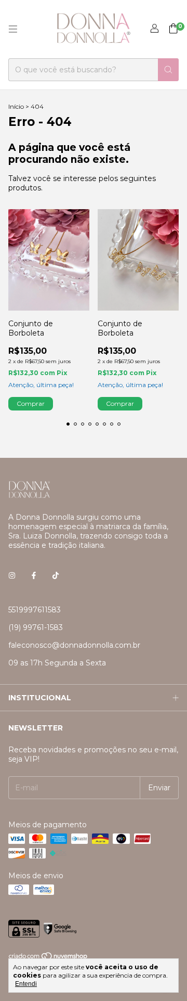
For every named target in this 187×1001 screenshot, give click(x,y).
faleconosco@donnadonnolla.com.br (74, 645)
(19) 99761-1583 (35, 627)
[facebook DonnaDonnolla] (33, 575)
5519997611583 (34, 609)
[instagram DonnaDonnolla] (12, 575)
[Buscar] (168, 69)
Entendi (26, 983)
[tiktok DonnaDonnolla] (55, 575)
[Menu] (13, 29)
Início (16, 106)
